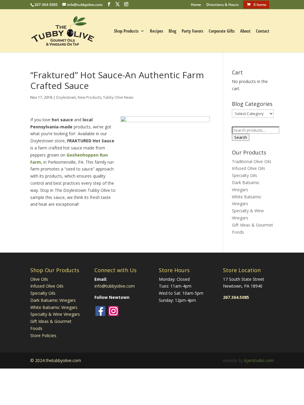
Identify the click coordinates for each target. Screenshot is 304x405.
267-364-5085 (46, 4)
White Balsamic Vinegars (53, 307)
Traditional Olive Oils (251, 161)
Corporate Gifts (222, 31)
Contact (262, 31)
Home (196, 5)
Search (240, 137)
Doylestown (66, 97)
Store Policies (43, 335)
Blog (172, 31)
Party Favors (192, 31)
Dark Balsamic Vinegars (53, 300)
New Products (89, 97)
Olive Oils (39, 279)
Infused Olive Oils (248, 168)
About (245, 31)
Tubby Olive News (118, 97)
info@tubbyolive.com (114, 286)
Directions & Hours (222, 5)
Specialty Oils (244, 175)
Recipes (156, 31)
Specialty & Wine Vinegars (55, 314)
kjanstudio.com (259, 360)
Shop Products (126, 31)
